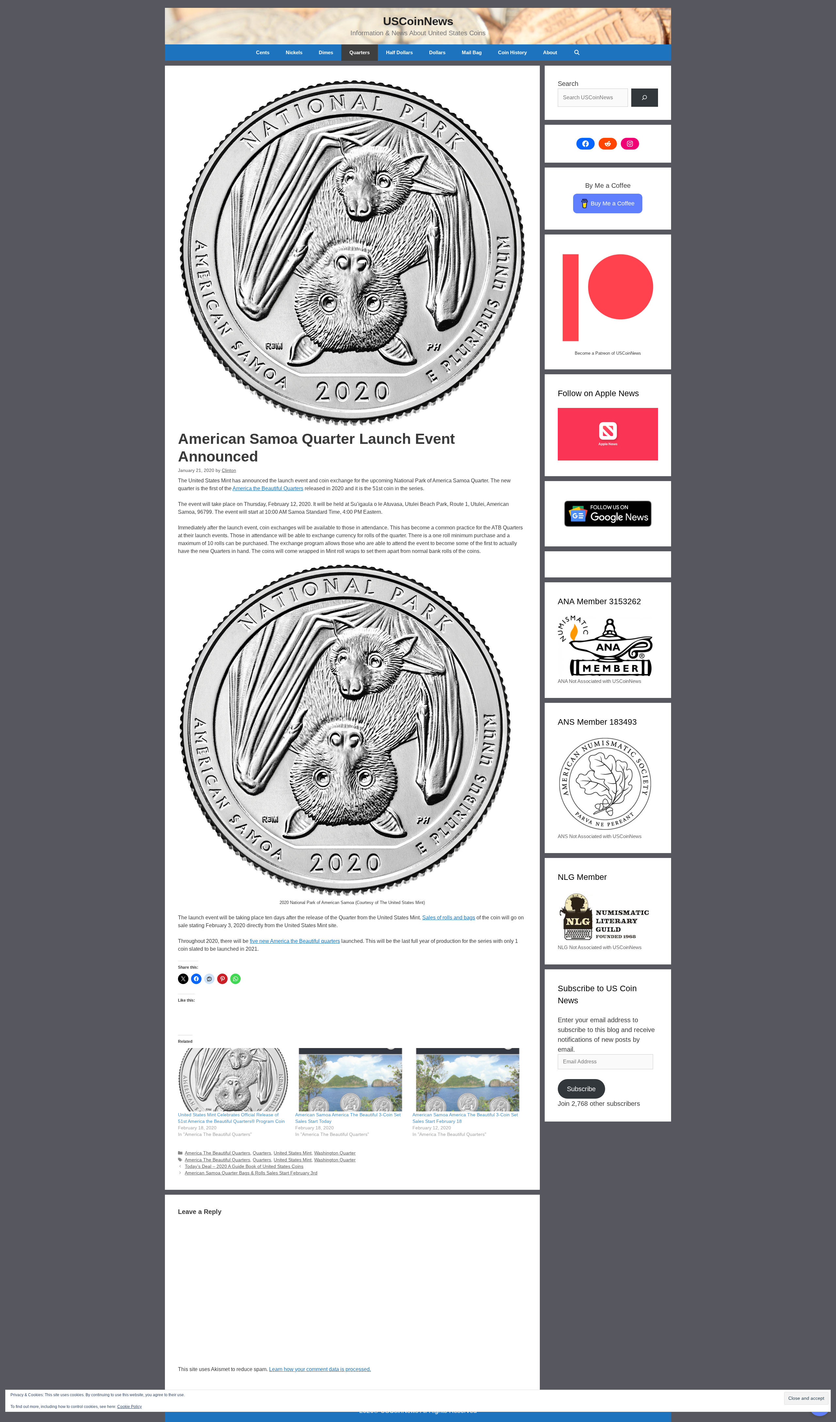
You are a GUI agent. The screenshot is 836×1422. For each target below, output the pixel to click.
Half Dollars (399, 52)
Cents (262, 52)
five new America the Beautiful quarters (295, 941)
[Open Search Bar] (576, 52)
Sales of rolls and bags (448, 917)
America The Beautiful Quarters (217, 1153)
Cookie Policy (129, 1406)
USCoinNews (418, 21)
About (550, 52)
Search (568, 83)
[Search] (644, 98)
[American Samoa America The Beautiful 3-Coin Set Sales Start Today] (350, 1079)
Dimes (326, 52)
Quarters (359, 52)
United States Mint (293, 1153)
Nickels (294, 52)
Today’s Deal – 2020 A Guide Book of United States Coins (244, 1166)
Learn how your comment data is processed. (320, 1369)
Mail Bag (472, 52)
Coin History (512, 52)
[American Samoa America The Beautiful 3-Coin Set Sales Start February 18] (467, 1079)
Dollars (437, 52)
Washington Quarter (335, 1153)
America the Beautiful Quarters (268, 488)
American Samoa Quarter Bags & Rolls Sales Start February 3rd (251, 1173)
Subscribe (581, 1088)
